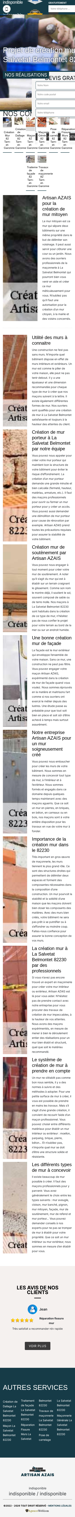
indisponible (22, 1493)
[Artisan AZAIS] (37, 1471)
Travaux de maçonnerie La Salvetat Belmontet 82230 (46, 1420)
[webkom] (37, 1510)
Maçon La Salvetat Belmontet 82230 (9, 1432)
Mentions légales (60, 1505)
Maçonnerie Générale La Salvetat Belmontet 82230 (64, 1425)
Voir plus (37, 1346)
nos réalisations (26, 75)
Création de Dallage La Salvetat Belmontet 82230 (10, 1411)
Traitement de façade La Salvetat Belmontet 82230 (28, 1410)
